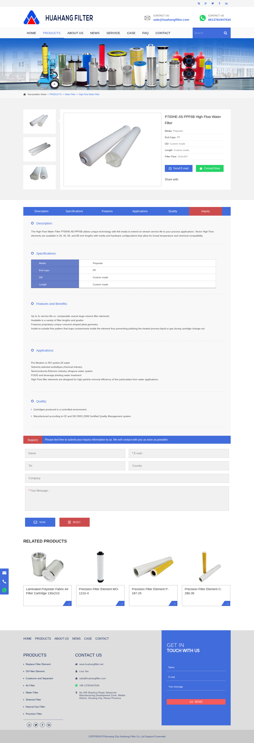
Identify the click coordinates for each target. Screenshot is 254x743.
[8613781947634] (4, 590)
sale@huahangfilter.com (171, 19)
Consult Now (212, 168)
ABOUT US (75, 33)
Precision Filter (34, 713)
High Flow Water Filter (89, 94)
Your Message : (39, 490)
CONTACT (163, 33)
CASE (131, 33)
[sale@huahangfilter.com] (4, 573)
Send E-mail (181, 168)
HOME (31, 33)
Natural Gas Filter (35, 706)
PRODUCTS (51, 33)
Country (137, 465)
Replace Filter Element (38, 664)
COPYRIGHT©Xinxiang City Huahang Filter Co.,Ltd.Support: (121, 736)
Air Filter (30, 685)
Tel (30, 465)
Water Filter (70, 94)
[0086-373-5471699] (4, 581)
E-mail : (137, 453)
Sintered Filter (33, 699)
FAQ (145, 33)
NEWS (95, 33)
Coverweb (160, 736)
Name (32, 453)
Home (43, 94)
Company (34, 478)
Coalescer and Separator (39, 678)
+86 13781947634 (89, 685)
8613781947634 (219, 19)
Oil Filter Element (35, 671)
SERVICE (113, 33)
